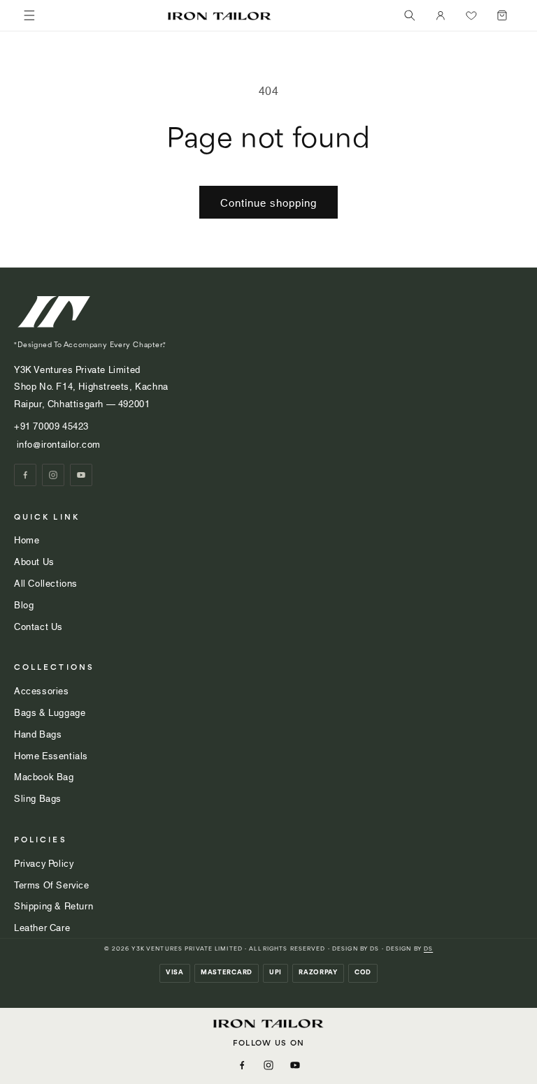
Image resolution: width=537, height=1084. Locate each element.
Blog (24, 604)
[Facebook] (25, 475)
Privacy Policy (43, 862)
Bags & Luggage (49, 711)
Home (26, 539)
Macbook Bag (44, 776)
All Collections (46, 582)
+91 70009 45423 (53, 425)
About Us (34, 561)
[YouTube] (81, 475)
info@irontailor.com (57, 443)
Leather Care (42, 927)
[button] (409, 15)
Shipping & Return (53, 905)
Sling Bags (38, 797)
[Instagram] (53, 475)
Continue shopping (268, 202)
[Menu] (29, 15)
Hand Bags (38, 733)
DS (428, 949)
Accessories (41, 690)
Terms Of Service (52, 884)
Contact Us (38, 626)
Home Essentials (51, 755)
